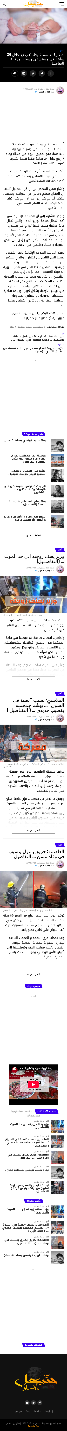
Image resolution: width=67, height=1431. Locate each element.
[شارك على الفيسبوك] (51, 73)
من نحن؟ (18, 1411)
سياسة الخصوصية (33, 1411)
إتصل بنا (49, 1411)
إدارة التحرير (44, 92)
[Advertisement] (33, 119)
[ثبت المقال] (33, 73)
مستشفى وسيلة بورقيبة (30, 327)
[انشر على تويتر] (42, 73)
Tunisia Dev (33, 1426)
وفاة (12, 327)
